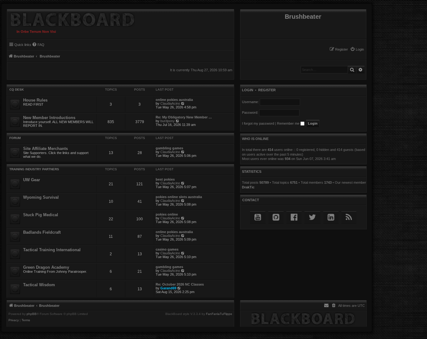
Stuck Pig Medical (40, 214)
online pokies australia (174, 100)
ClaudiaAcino (170, 103)
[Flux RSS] (349, 217)
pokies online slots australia (179, 197)
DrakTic (248, 187)
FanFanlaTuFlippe (219, 314)
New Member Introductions (49, 117)
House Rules (35, 100)
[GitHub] (276, 217)
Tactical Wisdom (39, 284)
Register (267, 90)
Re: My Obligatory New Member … (184, 117)
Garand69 (168, 288)
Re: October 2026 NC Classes (180, 284)
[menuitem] (357, 49)
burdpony (167, 121)
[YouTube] (257, 217)
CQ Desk (16, 89)
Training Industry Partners (34, 169)
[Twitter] (312, 217)
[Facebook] (294, 217)
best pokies (165, 179)
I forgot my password (258, 123)
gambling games (169, 148)
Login (247, 90)
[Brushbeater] (71, 18)
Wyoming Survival (41, 197)
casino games (167, 249)
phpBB (32, 314)
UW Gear (31, 179)
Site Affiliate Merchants (45, 148)
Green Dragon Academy (46, 267)
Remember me (288, 123)
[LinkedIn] (331, 217)
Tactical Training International (52, 249)
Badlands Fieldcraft (42, 232)
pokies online (167, 214)
